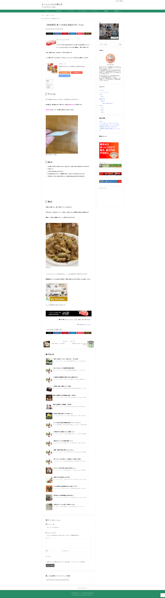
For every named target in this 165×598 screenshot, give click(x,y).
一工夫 (75, 319)
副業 (102, 96)
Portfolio (101, 121)
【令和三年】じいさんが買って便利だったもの (64, 504)
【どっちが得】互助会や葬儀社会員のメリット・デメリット (67, 422)
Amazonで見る (64, 72)
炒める (49, 86)
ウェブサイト (48, 556)
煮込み (49, 87)
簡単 (85, 319)
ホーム (44, 15)
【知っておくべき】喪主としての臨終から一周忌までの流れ (67, 459)
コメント (47, 537)
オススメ (66, 319)
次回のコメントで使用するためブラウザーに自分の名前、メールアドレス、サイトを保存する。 (66, 561)
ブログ (101, 90)
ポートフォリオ (104, 92)
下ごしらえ (49, 84)
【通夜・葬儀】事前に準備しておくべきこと (63, 450)
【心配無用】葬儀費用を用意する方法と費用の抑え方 (65, 377)
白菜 (83, 319)
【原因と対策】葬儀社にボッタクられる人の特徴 (109, 125)
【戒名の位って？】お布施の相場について (63, 440)
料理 (53, 15)
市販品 (79, 319)
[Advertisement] (69, 188)
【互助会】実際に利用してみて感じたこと (63, 413)
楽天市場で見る (76, 72)
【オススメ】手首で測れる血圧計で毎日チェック (64, 468)
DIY (102, 107)
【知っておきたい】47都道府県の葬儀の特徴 (63, 368)
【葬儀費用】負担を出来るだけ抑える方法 (107, 126)
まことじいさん (87, 324)
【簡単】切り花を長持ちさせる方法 (61, 477)
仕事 (101, 94)
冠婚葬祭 (102, 99)
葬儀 (103, 101)
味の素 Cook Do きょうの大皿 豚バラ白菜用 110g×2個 (71, 66)
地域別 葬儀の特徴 (107, 103)
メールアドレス (65, 550)
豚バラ (88, 319)
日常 (49, 15)
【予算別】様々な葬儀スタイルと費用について (64, 431)
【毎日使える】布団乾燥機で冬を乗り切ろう (63, 495)
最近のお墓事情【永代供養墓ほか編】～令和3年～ (65, 395)
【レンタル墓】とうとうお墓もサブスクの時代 (108, 123)
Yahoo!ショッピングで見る (64, 75)
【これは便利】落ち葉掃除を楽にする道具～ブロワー (65, 486)
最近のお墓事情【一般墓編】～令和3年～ (62, 404)
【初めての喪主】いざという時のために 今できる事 (65, 359)
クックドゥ (71, 319)
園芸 (102, 109)
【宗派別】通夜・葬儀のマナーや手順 (62, 386)
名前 (47, 550)
